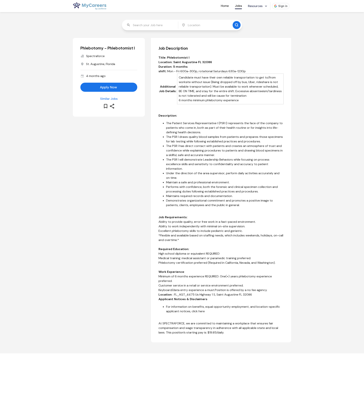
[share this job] (112, 106)
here (201, 311)
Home (225, 6)
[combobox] (150, 25)
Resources (255, 6)
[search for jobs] (237, 25)
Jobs (238, 6)
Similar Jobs (109, 99)
